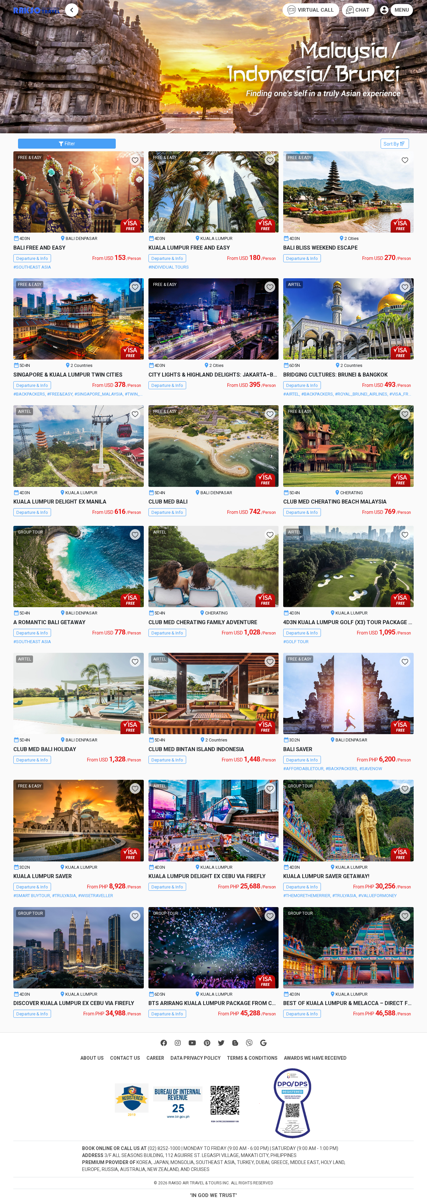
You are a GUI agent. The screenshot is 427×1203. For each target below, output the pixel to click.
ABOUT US (92, 1058)
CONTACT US (125, 1058)
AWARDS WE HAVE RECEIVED (315, 1058)
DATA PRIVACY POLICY (195, 1058)
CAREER (155, 1058)
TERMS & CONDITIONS (252, 1058)
